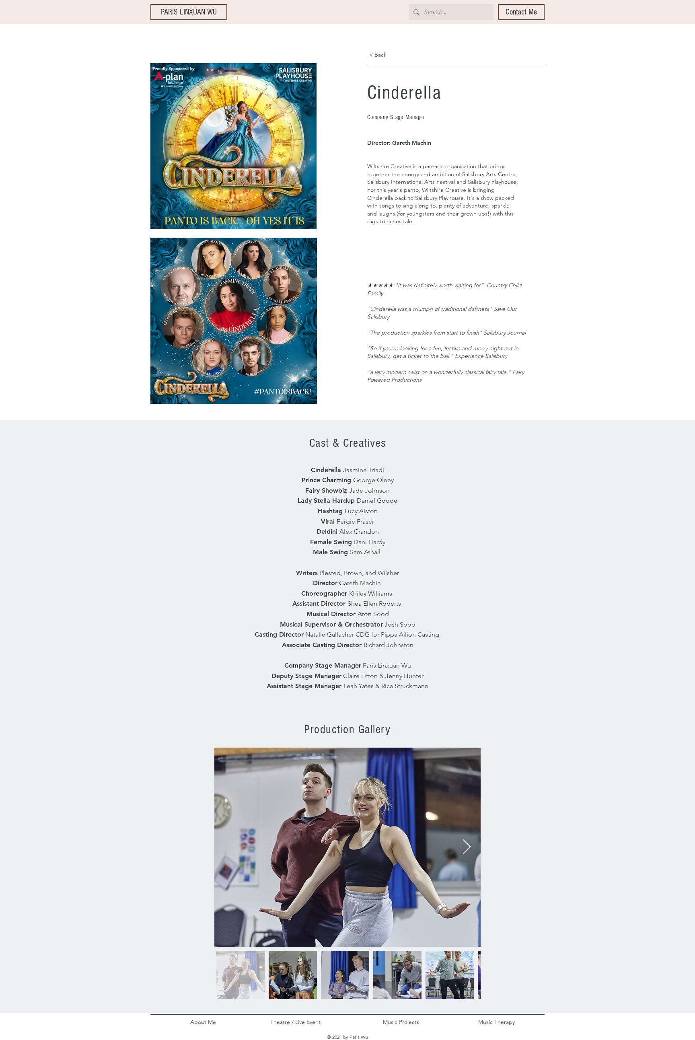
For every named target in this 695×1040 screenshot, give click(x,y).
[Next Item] (466, 847)
